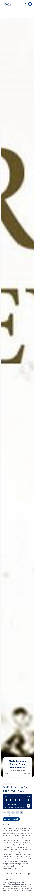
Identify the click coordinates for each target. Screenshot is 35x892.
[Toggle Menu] (30, 4)
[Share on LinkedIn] (17, 812)
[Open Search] (25, 4)
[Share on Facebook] (8, 812)
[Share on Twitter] (13, 812)
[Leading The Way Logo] (8, 4)
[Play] (28, 806)
